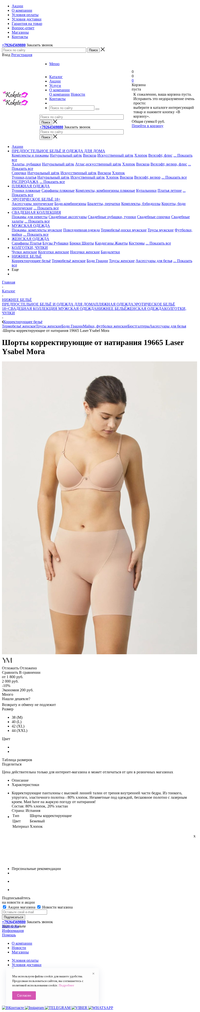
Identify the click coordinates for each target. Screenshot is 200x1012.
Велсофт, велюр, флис (168, 164)
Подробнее (66, 985)
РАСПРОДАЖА (25, 182)
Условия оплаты (25, 960)
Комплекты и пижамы (30, 155)
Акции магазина (21, 907)
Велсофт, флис (160, 155)
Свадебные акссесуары (68, 217)
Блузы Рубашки (55, 243)
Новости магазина (57, 907)
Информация (13, 931)
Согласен (24, 995)
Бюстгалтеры (139, 326)
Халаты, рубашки (26, 164)
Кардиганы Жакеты (111, 243)
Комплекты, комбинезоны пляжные (105, 190)
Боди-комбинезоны (70, 204)
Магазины (20, 952)
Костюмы (137, 243)
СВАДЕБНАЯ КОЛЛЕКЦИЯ (32, 309)
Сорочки (19, 173)
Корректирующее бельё (31, 261)
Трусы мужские (161, 230)
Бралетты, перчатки (103, 204)
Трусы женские (122, 261)
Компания (10, 926)
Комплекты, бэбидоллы (140, 204)
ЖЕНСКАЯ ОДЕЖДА (145, 309)
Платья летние (170, 190)
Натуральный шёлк (66, 155)
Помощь (9, 935)
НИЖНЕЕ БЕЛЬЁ (112, 309)
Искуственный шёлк (87, 177)
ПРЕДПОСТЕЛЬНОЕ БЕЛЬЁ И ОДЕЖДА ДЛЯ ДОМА (48, 304)
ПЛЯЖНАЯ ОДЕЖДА (114, 304)
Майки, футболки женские (105, 326)
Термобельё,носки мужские (124, 230)
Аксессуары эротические (32, 204)
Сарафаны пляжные (58, 190)
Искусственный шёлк (115, 155)
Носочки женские (85, 252)
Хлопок (140, 155)
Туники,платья (24, 177)
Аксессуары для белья (154, 261)
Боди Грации (97, 261)
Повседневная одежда (81, 230)
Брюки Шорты (82, 243)
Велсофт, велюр (147, 177)
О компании (59, 94)
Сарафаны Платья (26, 243)
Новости (78, 94)
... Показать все (174, 177)
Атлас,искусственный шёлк (98, 164)
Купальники (146, 190)
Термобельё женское (69, 261)
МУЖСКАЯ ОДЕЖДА (77, 309)
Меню (54, 64)
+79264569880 (14, 45)
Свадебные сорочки (153, 217)
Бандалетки (110, 252)
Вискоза (89, 155)
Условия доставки (26, 965)
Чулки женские (24, 252)
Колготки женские (53, 252)
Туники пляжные (26, 190)
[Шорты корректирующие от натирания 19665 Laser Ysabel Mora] (99, 653)
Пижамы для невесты (30, 217)
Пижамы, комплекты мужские (37, 230)
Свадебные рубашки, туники (112, 217)
